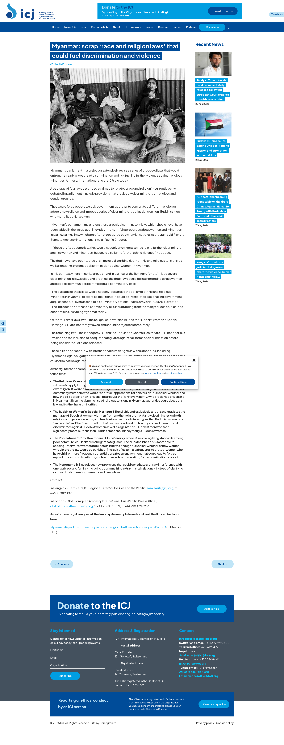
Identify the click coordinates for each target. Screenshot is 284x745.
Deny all (142, 381)
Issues (150, 27)
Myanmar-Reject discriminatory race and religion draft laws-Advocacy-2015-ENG (108, 527)
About (116, 27)
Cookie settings (178, 381)
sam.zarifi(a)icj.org (160, 488)
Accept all (106, 381)
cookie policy (174, 373)
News (69, 64)
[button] (193, 359)
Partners (191, 27)
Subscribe (65, 675)
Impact (177, 27)
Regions (163, 27)
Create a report (213, 704)
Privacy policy (205, 723)
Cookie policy (225, 723)
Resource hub (99, 27)
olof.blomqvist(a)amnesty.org (71, 506)
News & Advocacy (75, 27)
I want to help (222, 11)
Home (56, 27)
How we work (133, 27)
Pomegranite (108, 723)
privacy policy (153, 373)
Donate (212, 27)
